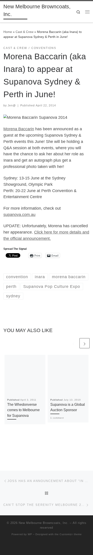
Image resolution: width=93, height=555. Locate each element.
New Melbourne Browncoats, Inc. (44, 523)
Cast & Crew (24, 32)
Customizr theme (71, 534)
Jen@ (12, 105)
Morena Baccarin (18, 129)
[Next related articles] (84, 343)
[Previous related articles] (73, 343)
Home (7, 32)
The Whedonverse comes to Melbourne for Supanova (23, 409)
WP (30, 534)
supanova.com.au (19, 214)
